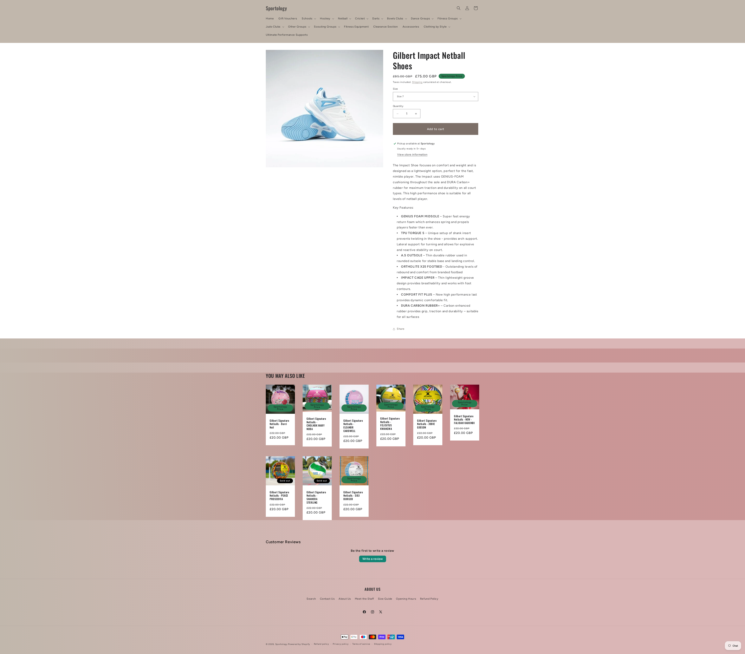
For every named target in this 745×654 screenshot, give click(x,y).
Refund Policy (429, 598)
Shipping (417, 82)
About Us (345, 598)
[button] (308, 19)
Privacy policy (340, 644)
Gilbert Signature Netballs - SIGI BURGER (353, 496)
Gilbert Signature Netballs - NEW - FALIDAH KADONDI (464, 420)
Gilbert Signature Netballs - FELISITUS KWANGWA (390, 423)
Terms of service (361, 644)
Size (395, 88)
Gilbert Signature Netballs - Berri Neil (279, 424)
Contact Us (327, 598)
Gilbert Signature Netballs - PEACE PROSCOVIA (279, 496)
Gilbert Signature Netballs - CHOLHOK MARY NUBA (316, 424)
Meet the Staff (364, 598)
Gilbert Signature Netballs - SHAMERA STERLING (316, 497)
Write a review (372, 559)
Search (311, 598)
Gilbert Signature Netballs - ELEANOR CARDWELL (353, 426)
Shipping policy (383, 644)
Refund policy (321, 644)
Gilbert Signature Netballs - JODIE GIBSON (427, 424)
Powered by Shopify (299, 644)
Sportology (281, 644)
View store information (412, 154)
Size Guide (385, 598)
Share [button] (401, 328)
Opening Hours (406, 598)
